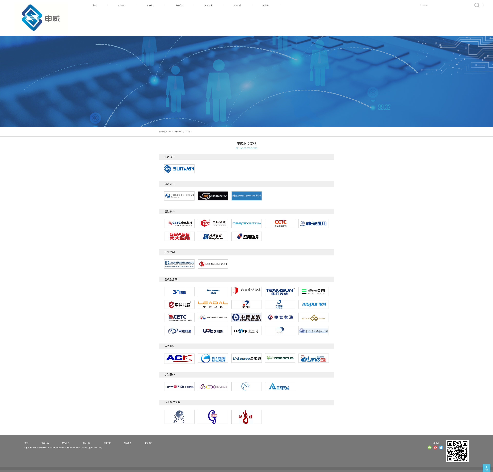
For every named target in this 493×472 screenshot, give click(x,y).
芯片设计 (186, 132)
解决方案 (179, 5)
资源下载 (208, 5)
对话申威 (237, 5)
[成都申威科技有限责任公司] (41, 17)
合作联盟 (177, 132)
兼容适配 (266, 5)
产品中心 (150, 5)
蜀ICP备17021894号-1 (74, 448)
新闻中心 (121, 5)
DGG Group (98, 448)
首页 (95, 5)
